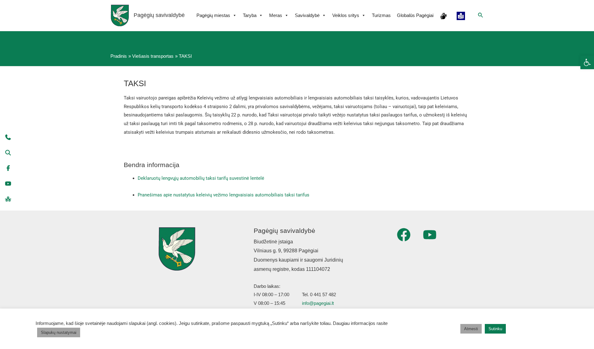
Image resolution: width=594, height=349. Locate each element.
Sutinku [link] (495, 328)
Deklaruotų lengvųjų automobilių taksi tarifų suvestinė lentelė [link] (201, 178)
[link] (587, 62)
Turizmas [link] (381, 15)
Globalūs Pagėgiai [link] (415, 15)
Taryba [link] (249, 15)
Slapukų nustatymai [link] (58, 332)
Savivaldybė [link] (307, 15)
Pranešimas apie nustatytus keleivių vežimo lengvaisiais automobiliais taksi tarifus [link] (223, 195)
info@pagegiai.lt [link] (318, 303)
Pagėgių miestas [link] (213, 15)
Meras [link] (275, 15)
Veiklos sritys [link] (345, 15)
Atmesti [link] (471, 328)
